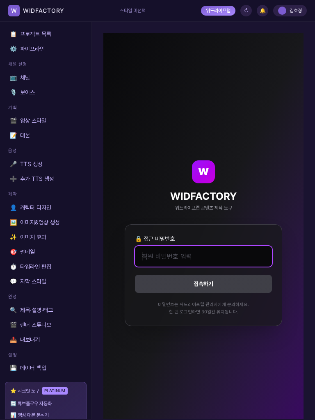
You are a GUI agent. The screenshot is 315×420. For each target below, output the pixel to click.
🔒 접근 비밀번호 (155, 238)
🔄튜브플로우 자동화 (31, 403)
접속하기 (203, 283)
